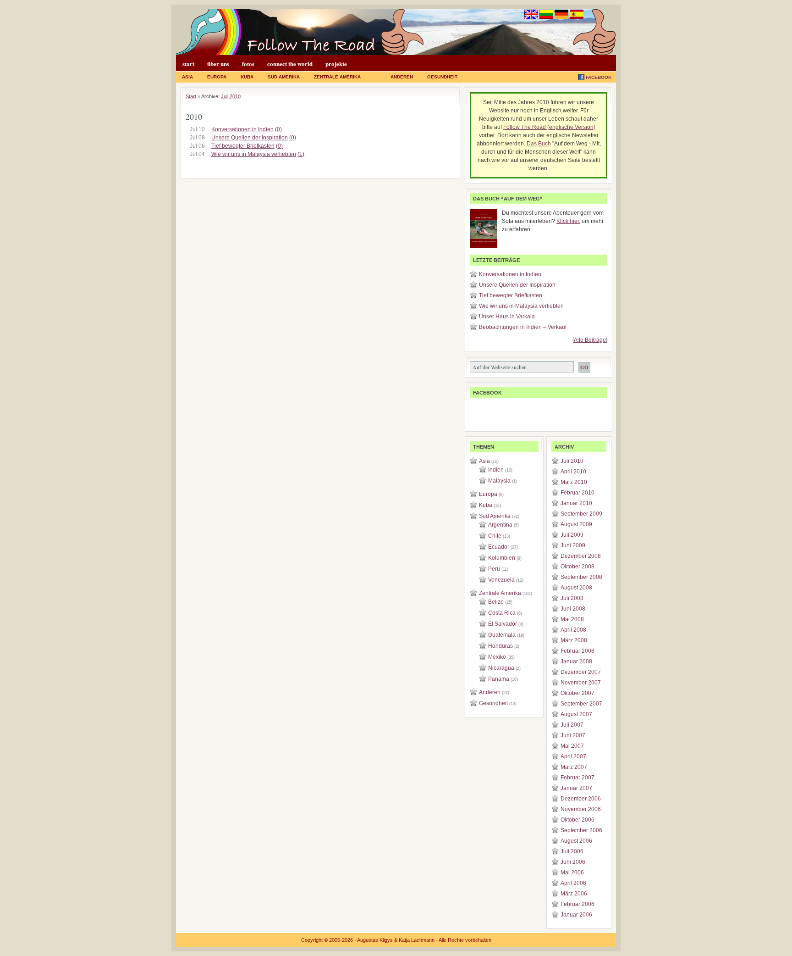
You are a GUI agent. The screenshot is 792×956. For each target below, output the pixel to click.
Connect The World (290, 63)
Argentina (500, 525)
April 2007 (573, 756)
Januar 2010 (576, 503)
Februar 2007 (577, 777)
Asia (187, 76)
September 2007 (581, 703)
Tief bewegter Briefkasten (243, 146)
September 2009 (581, 514)
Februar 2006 (577, 904)
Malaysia (499, 481)
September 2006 (581, 830)
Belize (496, 602)
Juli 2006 (572, 851)
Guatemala (502, 635)
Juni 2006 (573, 862)
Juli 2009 (572, 535)
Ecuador (498, 547)
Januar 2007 (576, 788)
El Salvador (502, 624)
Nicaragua (501, 668)
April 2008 (573, 630)
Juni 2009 (573, 545)
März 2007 (574, 767)
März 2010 (574, 482)
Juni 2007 (573, 735)
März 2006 (574, 893)
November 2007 (581, 682)
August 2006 (576, 841)
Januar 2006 (576, 915)
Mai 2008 (572, 619)
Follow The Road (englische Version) (549, 127)
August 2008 (576, 587)
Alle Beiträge (590, 340)
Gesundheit (442, 76)
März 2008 (574, 640)
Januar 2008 (576, 661)
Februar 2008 (577, 651)
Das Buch (539, 143)
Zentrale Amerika (337, 76)
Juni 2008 (573, 609)
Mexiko (497, 657)
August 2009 (576, 524)
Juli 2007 (572, 725)
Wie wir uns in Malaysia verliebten (253, 154)
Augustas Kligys (375, 940)
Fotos (248, 63)
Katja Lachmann (416, 940)
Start (188, 63)
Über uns (218, 63)
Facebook (598, 77)
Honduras (500, 646)
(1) (300, 154)
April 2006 (573, 883)
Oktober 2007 (577, 693)
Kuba (247, 76)
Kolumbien (501, 558)
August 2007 (576, 714)
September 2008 (581, 577)
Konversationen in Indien (242, 129)
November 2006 (581, 809)
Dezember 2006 (581, 798)
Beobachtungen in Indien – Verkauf (522, 327)
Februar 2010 (577, 492)
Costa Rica (502, 613)
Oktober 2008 (577, 566)
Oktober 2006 (577, 820)
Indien (496, 470)
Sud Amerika (284, 76)
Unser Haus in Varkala (507, 316)
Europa (216, 76)
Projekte (336, 63)
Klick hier (567, 221)
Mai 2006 (572, 872)
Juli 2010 (231, 96)
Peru (494, 569)
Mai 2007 (572, 746)
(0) (278, 129)
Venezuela (501, 580)
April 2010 (573, 471)
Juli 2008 (572, 598)
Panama (498, 679)
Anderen (401, 76)
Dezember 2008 (581, 556)
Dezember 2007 (581, 672)
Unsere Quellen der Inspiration (249, 137)
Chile (494, 536)
